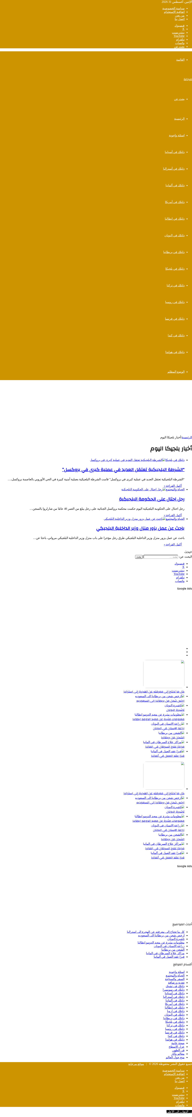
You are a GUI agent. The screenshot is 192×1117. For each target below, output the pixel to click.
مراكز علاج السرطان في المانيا (164, 746)
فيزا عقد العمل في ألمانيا (167, 756)
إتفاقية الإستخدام (174, 11)
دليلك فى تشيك (175, 986)
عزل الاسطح (176, 1046)
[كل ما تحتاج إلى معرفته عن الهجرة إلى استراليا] (163, 687)
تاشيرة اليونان (175, 710)
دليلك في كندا (176, 335)
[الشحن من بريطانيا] (171, 732)
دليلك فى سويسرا (173, 989)
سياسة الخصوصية (173, 8)
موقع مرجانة (136, 1063)
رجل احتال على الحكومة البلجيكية (151, 499)
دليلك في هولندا (174, 352)
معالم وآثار (177, 1053)
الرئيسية (179, 118)
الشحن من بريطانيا (172, 737)
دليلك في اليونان (174, 235)
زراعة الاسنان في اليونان (168, 728)
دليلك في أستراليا (173, 168)
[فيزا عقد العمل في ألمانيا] (167, 751)
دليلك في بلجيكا (174, 268)
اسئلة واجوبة (176, 135)
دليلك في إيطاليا (174, 218)
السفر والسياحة (174, 979)
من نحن (179, 15)
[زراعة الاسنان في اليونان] (167, 723)
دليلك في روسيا (174, 302)
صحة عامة (177, 1043)
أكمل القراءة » (173, 485)
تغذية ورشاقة (176, 982)
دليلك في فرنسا (174, 318)
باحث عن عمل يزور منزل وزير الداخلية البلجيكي (140, 528)
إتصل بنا (179, 19)
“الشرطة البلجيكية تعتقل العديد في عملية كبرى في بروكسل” (123, 469)
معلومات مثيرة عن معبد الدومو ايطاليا (158, 719)
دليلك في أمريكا (174, 202)
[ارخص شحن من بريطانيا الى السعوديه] (159, 696)
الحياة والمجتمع (175, 975)
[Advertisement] (96, 409)
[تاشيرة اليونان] (174, 705)
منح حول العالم (175, 1057)
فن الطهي (178, 1050)
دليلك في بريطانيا (173, 252)
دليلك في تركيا (175, 285)
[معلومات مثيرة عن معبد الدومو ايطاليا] (159, 714)
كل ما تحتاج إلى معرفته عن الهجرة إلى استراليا (154, 691)
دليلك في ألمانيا (175, 185)
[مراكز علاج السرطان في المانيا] (163, 742)
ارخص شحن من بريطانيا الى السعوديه (160, 701)
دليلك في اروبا (175, 1011)
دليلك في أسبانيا (174, 152)
